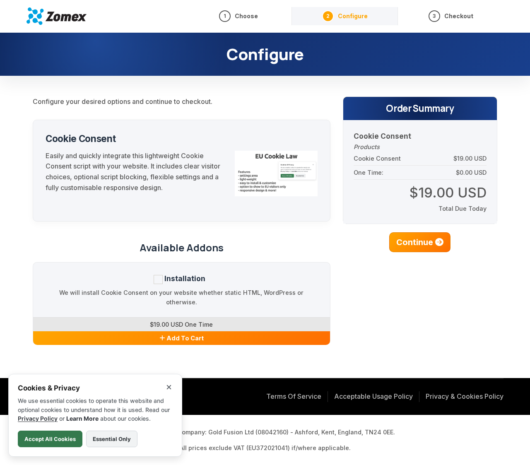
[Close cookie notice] (169, 387)
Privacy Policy (38, 418)
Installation (184, 278)
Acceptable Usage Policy (373, 396)
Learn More (82, 418)
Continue (415, 242)
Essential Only (112, 439)
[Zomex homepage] (56, 15)
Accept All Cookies (50, 439)
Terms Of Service (293, 396)
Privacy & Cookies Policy (465, 396)
